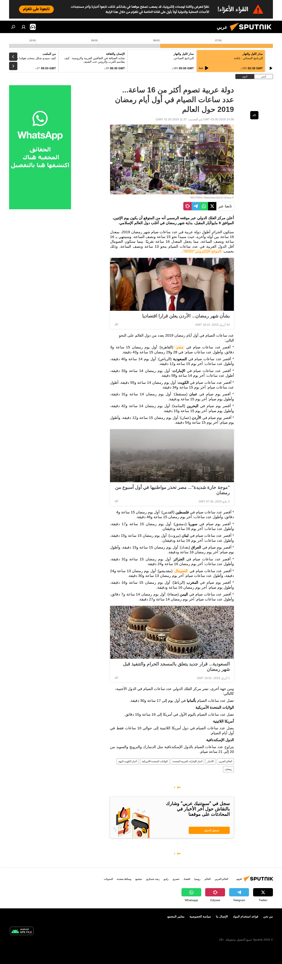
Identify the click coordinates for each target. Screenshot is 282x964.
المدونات (108, 879)
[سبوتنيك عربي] (252, 32)
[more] (116, 324)
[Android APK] (22, 931)
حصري (176, 879)
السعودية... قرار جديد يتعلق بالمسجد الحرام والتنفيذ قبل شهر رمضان (176, 666)
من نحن (268, 916)
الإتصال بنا (222, 916)
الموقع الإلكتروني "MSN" (202, 251)
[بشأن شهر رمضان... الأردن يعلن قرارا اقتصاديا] (172, 284)
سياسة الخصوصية (200, 916)
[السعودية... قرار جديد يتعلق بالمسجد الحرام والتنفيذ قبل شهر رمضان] (172, 632)
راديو (166, 879)
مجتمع (138, 879)
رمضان (228, 769)
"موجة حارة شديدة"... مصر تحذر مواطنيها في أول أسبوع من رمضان (172, 490)
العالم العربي (225, 761)
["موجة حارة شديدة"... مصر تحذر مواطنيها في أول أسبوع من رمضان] (172, 455)
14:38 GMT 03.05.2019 (218, 119)
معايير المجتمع (176, 916)
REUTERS (196, 197)
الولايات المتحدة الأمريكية (155, 761)
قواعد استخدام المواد (245, 916)
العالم (208, 879)
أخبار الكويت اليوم (127, 761)
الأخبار (210, 761)
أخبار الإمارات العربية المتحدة (187, 761)
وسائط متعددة (124, 879)
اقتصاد (187, 879)
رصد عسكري (153, 879)
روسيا (197, 879)
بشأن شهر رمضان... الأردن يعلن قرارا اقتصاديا (186, 315)
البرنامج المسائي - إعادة (248, 58)
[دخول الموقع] (23, 27)
